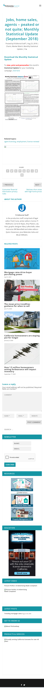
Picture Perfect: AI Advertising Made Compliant (20, 586)
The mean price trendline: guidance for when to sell (17, 305)
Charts (8, 46)
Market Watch (17, 46)
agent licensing (10, 141)
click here (16, 71)
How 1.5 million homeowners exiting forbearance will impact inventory (20, 369)
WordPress (35, 681)
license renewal (33, 141)
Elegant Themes (19, 681)
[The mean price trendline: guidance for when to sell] (22, 290)
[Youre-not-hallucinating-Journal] (22, 147)
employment (22, 141)
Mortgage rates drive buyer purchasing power (18, 273)
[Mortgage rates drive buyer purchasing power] (22, 258)
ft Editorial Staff (20, 43)
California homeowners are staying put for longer (22, 336)
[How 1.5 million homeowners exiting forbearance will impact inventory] (22, 353)
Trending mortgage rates (13, 613)
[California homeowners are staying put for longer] (22, 322)
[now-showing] (22, 553)
